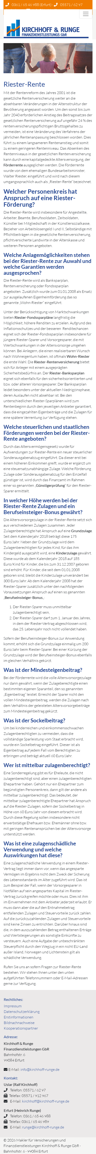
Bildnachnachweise (19, 1022)
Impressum (13, 1006)
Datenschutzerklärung (22, 1011)
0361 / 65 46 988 (25, 4)
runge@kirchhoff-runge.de (43, 1127)
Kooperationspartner (21, 1028)
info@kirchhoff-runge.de (40, 1069)
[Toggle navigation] (85, 14)
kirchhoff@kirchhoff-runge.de (45, 1101)
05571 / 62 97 (71, 4)
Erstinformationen (18, 1017)
